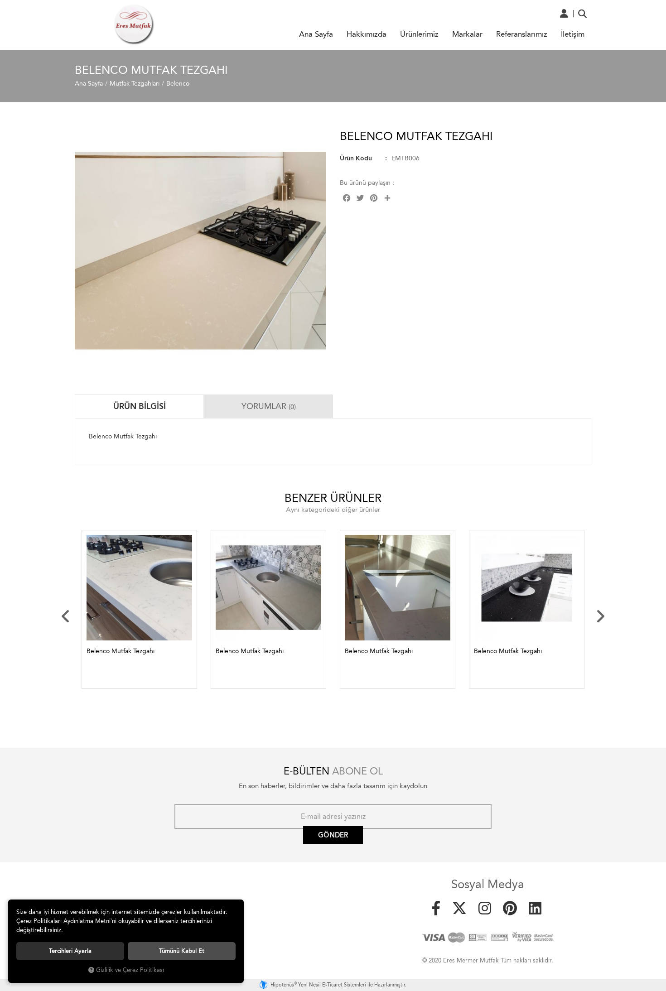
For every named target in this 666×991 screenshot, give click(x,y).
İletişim (572, 33)
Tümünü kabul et (181, 951)
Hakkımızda (366, 33)
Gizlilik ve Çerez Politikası (130, 970)
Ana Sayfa (316, 33)
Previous (66, 616)
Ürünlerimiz (419, 33)
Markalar (467, 33)
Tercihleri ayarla (70, 951)
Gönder (333, 835)
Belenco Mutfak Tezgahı (120, 651)
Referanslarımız (521, 33)
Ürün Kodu (356, 158)
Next (600, 616)
